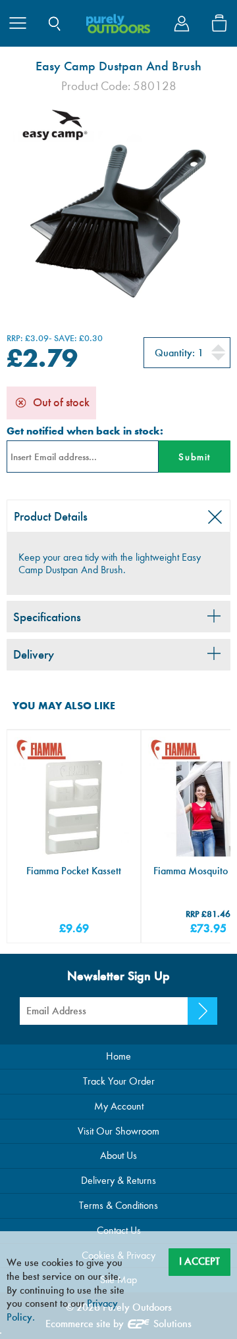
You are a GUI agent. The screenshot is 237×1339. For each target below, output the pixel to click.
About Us (118, 1155)
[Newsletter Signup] (202, 1011)
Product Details (51, 516)
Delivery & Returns (118, 1180)
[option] (118, 206)
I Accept (199, 1261)
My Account (119, 1106)
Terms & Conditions (118, 1205)
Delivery (33, 654)
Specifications (47, 616)
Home (118, 1056)
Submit (194, 457)
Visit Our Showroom (118, 1131)
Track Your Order (119, 1081)
